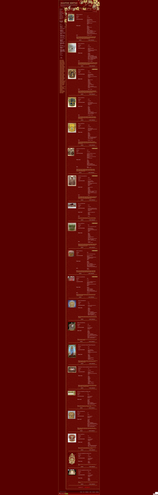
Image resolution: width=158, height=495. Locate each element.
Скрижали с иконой (92, 170)
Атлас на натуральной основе (81, 270)
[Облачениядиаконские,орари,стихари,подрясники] (62, 35)
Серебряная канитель (89, 63)
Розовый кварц (89, 117)
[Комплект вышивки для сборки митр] (71, 390)
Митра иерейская (79, 14)
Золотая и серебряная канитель (92, 217)
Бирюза (80, 36)
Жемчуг (88, 36)
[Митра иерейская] (71, 13)
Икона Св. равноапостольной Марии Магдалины (86, 344)
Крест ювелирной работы (84, 428)
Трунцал (80, 38)
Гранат (86, 116)
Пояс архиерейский (81, 203)
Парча (78, 406)
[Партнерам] (62, 13)
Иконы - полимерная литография (89, 62)
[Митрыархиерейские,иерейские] (61, 27)
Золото (79, 37)
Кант (90, 37)
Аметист (81, 217)
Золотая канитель (89, 141)
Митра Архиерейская (82, 300)
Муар (83, 361)
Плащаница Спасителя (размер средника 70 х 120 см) (87, 366)
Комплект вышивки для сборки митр (83, 391)
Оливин (77, 170)
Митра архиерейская (81, 411)
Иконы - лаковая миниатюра (93, 405)
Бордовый (82, 90)
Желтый (84, 141)
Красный (95, 294)
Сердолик (95, 385)
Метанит (93, 169)
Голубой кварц (81, 62)
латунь (84, 142)
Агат (78, 36)
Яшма (62, 92)
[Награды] (61, 11)
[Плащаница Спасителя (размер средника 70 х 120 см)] (72, 366)
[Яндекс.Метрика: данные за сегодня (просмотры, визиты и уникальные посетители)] (61, 493)
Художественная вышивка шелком (82, 245)
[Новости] (61, 18)
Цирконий (63, 91)
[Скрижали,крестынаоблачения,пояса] (62, 37)
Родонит (87, 117)
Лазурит (85, 117)
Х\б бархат (82, 38)
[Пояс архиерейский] (72, 202)
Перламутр (91, 142)
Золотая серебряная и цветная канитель (62, 71)
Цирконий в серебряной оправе (86, 64)
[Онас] (61, 10)
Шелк (60, 92)
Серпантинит (79, 92)
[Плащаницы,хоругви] (62, 38)
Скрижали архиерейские (80, 148)
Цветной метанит (86, 38)
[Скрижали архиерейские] (72, 175)
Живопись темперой (91, 36)
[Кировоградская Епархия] (66, 492)
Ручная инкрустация (94, 117)
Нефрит (89, 142)
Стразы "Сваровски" (94, 63)
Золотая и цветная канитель (92, 316)
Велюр (79, 294)
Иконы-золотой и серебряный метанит (85, 37)
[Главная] (61, 9)
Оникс (83, 385)
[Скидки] (61, 14)
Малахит (87, 142)
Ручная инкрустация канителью (83, 63)
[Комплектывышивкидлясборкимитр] (62, 28)
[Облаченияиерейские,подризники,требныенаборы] (62, 33)
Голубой (82, 36)
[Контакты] (61, 17)
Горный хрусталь (85, 36)
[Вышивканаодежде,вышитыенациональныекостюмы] (62, 48)
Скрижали (89, 170)
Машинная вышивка (93, 37)
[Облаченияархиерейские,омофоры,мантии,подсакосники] (62, 31)
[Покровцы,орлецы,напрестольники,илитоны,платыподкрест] (62, 43)
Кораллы (92, 91)
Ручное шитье (91, 197)
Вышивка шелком (89, 270)
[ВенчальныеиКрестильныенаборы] (62, 45)
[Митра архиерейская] (71, 410)
